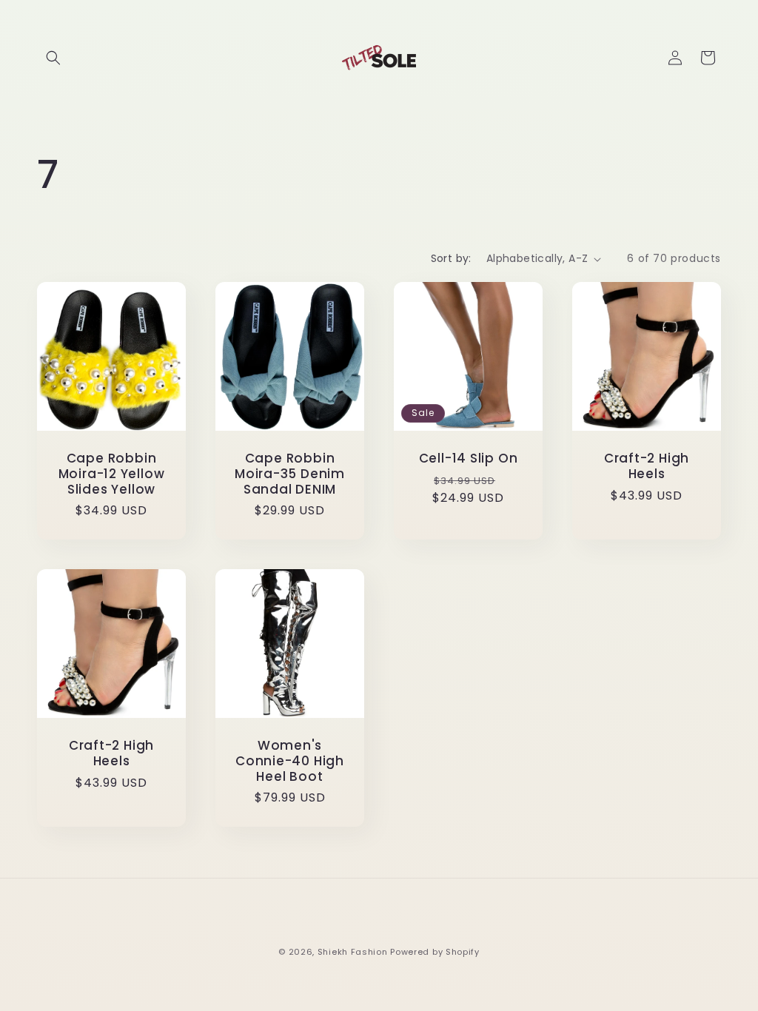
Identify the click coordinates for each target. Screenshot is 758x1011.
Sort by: (451, 258)
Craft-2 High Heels (646, 466)
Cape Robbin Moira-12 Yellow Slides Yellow (111, 474)
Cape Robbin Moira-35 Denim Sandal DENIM (290, 474)
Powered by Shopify (435, 952)
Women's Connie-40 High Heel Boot (289, 761)
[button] (53, 57)
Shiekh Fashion (353, 952)
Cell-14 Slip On (468, 458)
